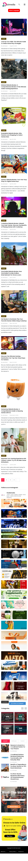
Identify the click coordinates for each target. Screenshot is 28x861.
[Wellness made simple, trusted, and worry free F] (14, 615)
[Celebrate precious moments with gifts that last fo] (14, 604)
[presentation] (22, 708)
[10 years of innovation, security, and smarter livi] (14, 696)
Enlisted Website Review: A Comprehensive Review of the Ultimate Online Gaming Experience (13, 86)
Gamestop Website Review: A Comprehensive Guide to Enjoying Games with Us (12, 411)
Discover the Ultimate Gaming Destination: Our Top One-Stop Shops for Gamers (13, 358)
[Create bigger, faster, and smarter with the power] (14, 655)
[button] (3, 851)
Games (3, 38)
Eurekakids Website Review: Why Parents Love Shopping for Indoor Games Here (12, 135)
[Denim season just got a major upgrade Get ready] (14, 625)
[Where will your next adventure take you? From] (14, 533)
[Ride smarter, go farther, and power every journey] (14, 574)
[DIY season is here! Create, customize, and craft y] (14, 503)
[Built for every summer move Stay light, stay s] (14, 645)
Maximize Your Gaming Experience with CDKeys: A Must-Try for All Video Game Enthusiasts (13, 460)
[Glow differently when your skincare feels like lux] (14, 544)
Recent (5, 741)
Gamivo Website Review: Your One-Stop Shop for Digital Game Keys (14, 180)
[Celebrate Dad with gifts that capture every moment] (14, 635)
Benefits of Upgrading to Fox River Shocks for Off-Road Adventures (18, 766)
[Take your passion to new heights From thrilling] (14, 564)
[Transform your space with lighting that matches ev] (14, 513)
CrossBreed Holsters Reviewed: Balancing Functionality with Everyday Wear (17, 757)
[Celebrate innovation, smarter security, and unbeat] (14, 676)
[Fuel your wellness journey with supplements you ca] (14, 594)
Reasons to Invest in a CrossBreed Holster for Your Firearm (17, 747)
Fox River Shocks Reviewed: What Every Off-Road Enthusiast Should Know (17, 776)
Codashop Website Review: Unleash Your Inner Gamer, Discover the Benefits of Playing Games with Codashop (14, 225)
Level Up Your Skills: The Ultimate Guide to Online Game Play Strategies (13, 42)
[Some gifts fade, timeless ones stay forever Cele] (14, 554)
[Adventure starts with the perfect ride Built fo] (14, 584)
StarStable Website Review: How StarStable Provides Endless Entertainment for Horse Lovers (11, 273)
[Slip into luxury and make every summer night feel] (14, 686)
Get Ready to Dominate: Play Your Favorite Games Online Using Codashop (14, 320)
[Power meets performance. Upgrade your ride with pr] (14, 523)
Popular (14, 741)
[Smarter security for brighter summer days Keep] (14, 665)
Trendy (22, 741)
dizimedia (14, 751)
